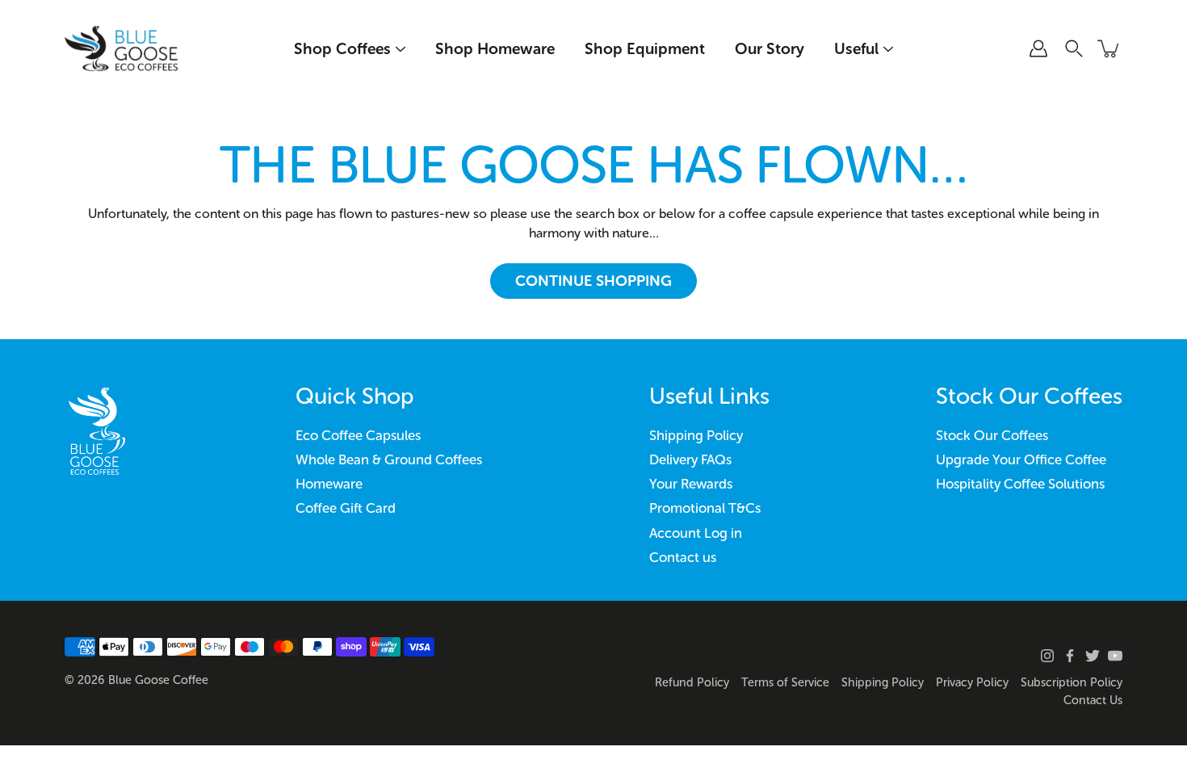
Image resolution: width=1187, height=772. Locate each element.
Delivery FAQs (690, 459)
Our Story (769, 49)
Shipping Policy (696, 435)
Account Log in (695, 533)
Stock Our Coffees (992, 435)
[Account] (1038, 48)
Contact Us (1092, 700)
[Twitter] (1092, 655)
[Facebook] (1070, 655)
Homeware (329, 484)
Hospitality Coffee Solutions (1020, 484)
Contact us (682, 557)
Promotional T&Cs (705, 508)
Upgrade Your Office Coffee (1021, 459)
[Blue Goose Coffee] (121, 48)
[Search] (1074, 48)
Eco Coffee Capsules (358, 435)
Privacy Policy (972, 682)
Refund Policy (692, 682)
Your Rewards (690, 484)
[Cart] (1109, 48)
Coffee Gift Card (346, 508)
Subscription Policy (1071, 682)
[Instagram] (1047, 655)
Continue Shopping (593, 281)
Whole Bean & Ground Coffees (389, 459)
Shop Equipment (645, 49)
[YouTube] (1115, 655)
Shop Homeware (495, 49)
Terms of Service (785, 682)
